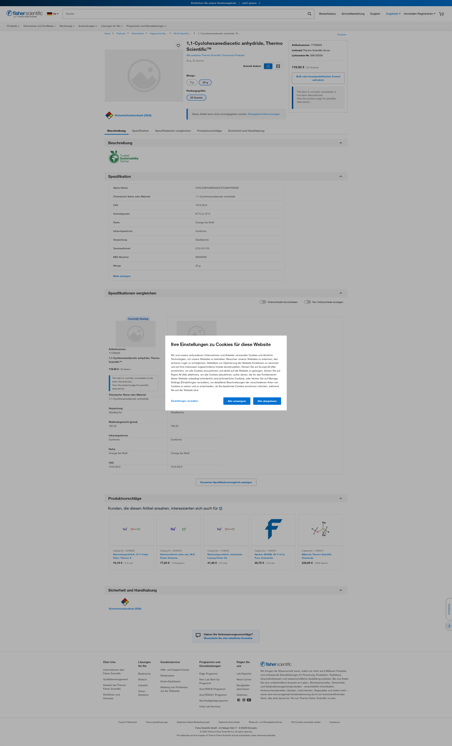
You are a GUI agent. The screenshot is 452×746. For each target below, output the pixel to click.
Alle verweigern (237, 401)
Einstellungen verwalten (184, 400)
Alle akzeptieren (267, 401)
